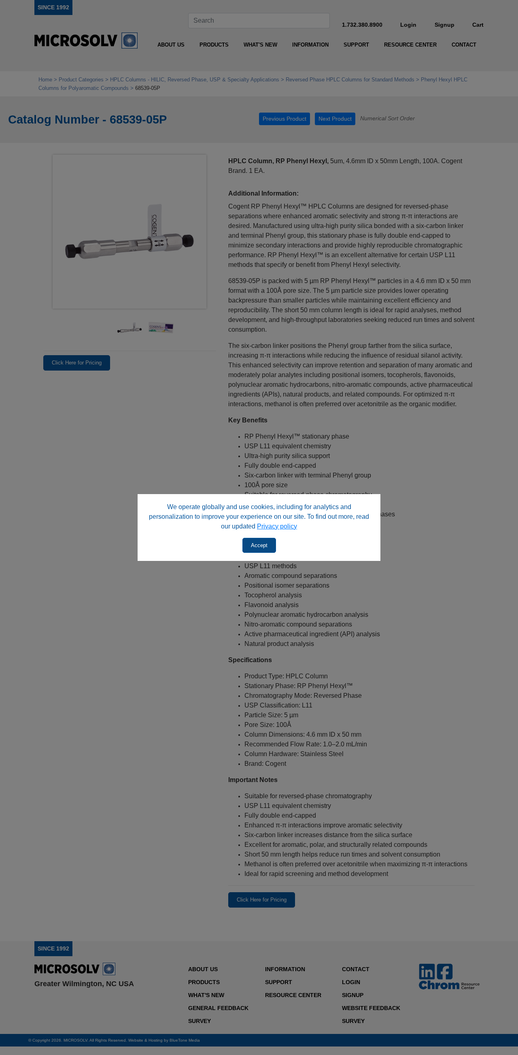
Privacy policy (277, 526)
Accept (259, 545)
